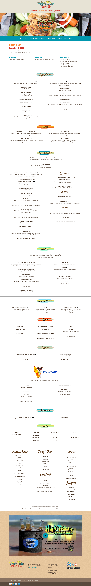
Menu (25, 580)
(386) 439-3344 (33, 567)
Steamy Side (44, 38)
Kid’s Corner (59, 38)
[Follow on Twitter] (70, 564)
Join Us (30, 562)
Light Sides (21, 38)
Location (20, 580)
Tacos (27, 38)
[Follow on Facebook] (68, 564)
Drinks (70, 38)
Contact (36, 580)
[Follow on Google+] (76, 564)
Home (10, 580)
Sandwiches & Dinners (35, 38)
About (15, 580)
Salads (53, 38)
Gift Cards (30, 580)
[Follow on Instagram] (73, 564)
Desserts (66, 38)
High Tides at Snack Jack (77, 583)
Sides (49, 38)
